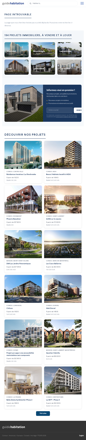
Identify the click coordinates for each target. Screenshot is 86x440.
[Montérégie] (43, 49)
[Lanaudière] (43, 67)
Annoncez (12, 435)
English (81, 435)
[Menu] (82, 3)
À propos (20, 435)
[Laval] (16, 67)
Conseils (26, 435)
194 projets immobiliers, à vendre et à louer (38, 35)
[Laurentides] (69, 49)
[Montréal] (16, 49)
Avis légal (33, 435)
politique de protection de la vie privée (66, 117)
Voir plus (43, 413)
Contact (5, 435)
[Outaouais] (69, 67)
